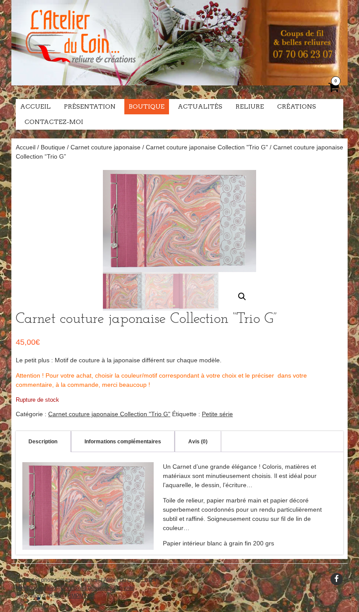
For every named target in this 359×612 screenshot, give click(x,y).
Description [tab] (42, 442)
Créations (296, 106)
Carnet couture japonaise (105, 147)
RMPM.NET (81, 596)
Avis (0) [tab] (198, 442)
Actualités (200, 106)
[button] (242, 296)
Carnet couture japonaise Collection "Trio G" (207, 147)
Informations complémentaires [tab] (122, 442)
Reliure (250, 106)
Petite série (217, 413)
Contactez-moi (54, 121)
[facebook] (336, 579)
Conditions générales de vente (97, 588)
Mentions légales (36, 588)
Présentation (90, 106)
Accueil (35, 106)
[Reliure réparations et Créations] (80, 70)
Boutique (147, 106)
